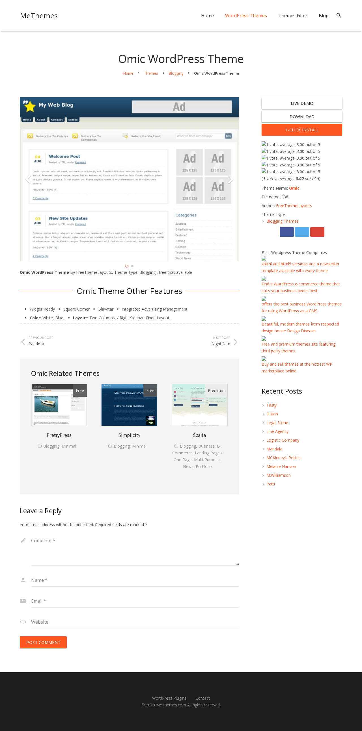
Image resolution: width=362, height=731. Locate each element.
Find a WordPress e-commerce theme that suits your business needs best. (301, 287)
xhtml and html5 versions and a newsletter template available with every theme (300, 267)
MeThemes (39, 15)
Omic (294, 188)
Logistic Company (282, 440)
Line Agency (277, 431)
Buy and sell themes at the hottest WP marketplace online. (297, 367)
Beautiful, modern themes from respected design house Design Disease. (300, 327)
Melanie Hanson (281, 466)
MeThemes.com (171, 705)
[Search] (339, 15)
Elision (272, 414)
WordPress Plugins (169, 698)
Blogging (176, 73)
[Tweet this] (302, 232)
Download (302, 116)
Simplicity (129, 435)
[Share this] (287, 232)
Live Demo (302, 103)
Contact (202, 698)
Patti (270, 484)
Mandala (274, 449)
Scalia (199, 435)
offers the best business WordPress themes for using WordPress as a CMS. (302, 307)
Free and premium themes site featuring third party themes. (298, 347)
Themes (151, 73)
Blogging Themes (282, 221)
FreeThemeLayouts (294, 205)
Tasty (271, 405)
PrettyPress (59, 435)
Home (128, 73)
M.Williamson (278, 475)
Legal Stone (277, 422)
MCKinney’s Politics (283, 457)
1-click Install (302, 130)
